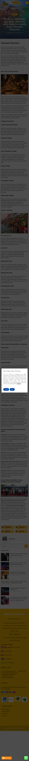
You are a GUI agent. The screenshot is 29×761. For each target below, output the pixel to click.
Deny (12, 389)
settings (19, 383)
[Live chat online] (6, 758)
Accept (6, 389)
